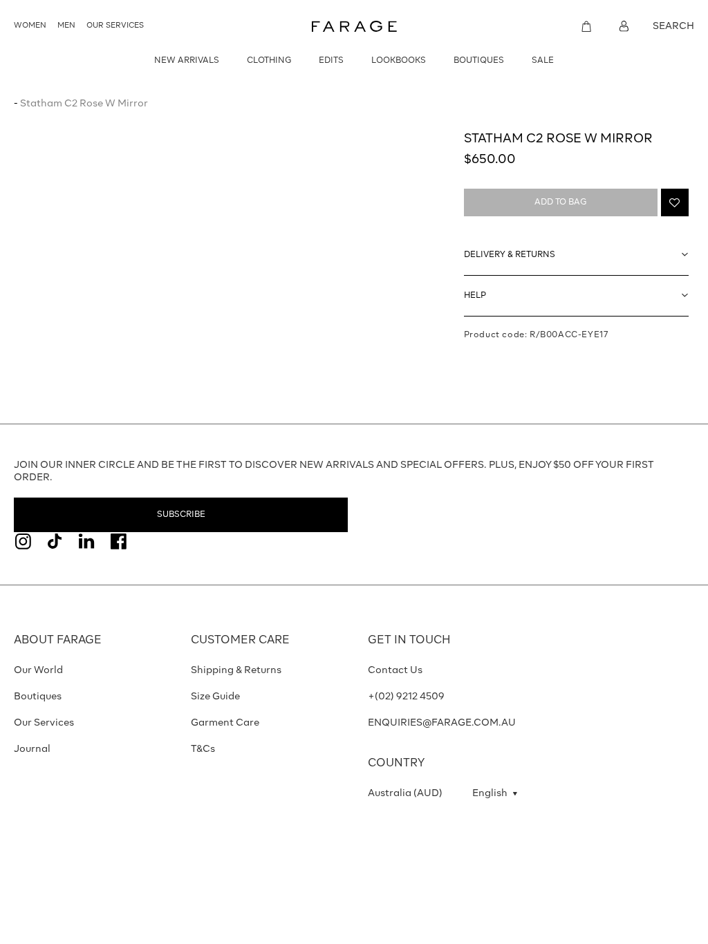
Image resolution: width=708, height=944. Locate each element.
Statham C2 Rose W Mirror (84, 103)
